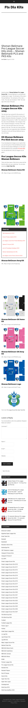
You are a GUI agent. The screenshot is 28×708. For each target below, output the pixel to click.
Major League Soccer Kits (7, 642)
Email (3, 448)
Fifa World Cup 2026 (6, 617)
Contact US (9, 701)
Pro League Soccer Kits (12, 410)
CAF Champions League (7, 550)
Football (3, 620)
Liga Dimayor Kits (5, 637)
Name (3, 441)
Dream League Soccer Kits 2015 (9, 578)
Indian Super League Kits (7, 631)
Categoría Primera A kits (7, 553)
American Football (5, 530)
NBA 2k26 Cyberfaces (7, 651)
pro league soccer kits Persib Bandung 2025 (14, 240)
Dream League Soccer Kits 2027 (9, 611)
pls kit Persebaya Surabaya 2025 (11, 248)
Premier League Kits (6, 662)
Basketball (4, 542)
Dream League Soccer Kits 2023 (9, 600)
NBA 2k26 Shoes (5, 656)
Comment (4, 426)
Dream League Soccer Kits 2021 (9, 595)
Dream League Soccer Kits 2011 (9, 567)
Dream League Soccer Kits (8, 561)
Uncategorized (5, 684)
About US (4, 701)
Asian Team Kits (21, 410)
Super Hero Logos (6, 681)
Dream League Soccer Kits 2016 (9, 581)
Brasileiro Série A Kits (6, 544)
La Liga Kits (4, 634)
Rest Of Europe (5, 673)
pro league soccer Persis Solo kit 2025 (12, 255)
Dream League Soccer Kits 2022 (9, 597)
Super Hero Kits (5, 679)
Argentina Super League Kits (8, 533)
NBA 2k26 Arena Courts (7, 648)
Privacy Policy (14, 702)
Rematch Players (5, 670)
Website (3, 456)
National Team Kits (6, 645)
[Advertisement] (14, 30)
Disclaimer (23, 701)
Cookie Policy (16, 701)
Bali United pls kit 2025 (8, 233)
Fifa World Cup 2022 (6, 614)
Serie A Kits (4, 676)
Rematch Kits (4, 667)
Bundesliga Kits (5, 547)
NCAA (2, 659)
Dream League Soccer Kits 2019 (9, 589)
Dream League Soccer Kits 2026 (9, 609)
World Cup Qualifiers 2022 (8, 690)
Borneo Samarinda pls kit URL (10, 252)
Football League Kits (6, 623)
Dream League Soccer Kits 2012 (9, 570)
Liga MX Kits (4, 639)
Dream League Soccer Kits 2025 (9, 606)
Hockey (3, 628)
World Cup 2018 (5, 687)
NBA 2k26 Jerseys (6, 653)
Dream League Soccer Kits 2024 (9, 603)
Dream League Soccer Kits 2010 (9, 564)
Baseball (3, 539)
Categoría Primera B (6, 556)
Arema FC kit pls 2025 (8, 244)
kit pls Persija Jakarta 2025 (9, 237)
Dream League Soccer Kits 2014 (9, 575)
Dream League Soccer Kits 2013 (9, 572)
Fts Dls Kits (14, 7)
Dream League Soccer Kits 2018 (9, 586)
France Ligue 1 (5, 625)
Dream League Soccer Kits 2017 (9, 584)
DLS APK (3, 558)
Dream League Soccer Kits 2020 (9, 592)
